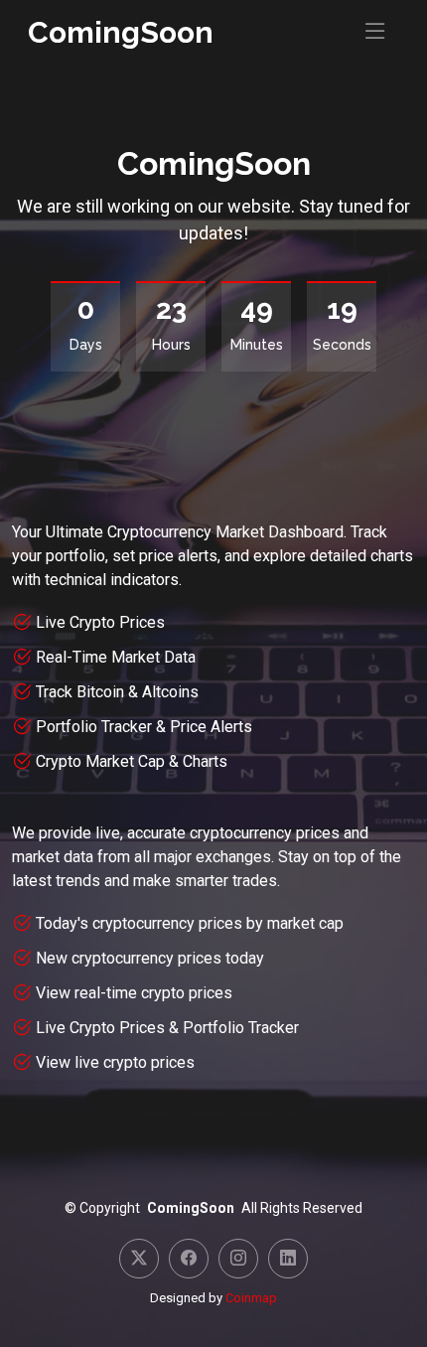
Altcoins (170, 691)
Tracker (273, 1027)
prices (210, 992)
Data (180, 657)
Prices (142, 622)
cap (331, 923)
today (244, 958)
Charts (205, 761)
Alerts (231, 726)
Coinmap (251, 1297)
